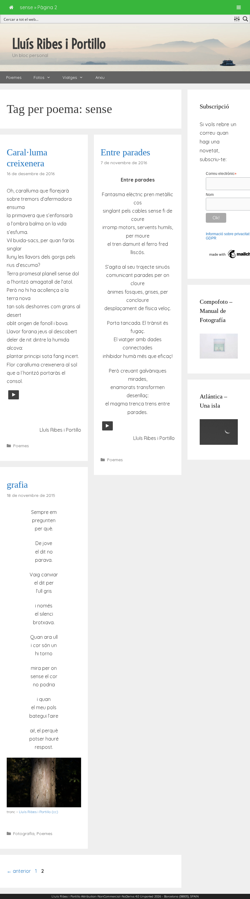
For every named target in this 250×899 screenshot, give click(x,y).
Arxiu (100, 77)
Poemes (13, 77)
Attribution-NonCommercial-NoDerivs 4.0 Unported (117, 896)
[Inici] (11, 7)
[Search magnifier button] (245, 19)
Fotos (39, 77)
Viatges (69, 77)
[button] (50, 77)
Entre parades (125, 152)
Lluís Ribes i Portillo (59, 43)
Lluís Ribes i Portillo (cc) (38, 811)
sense (26, 7)
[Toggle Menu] (238, 7)
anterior (19, 871)
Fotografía (23, 833)
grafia (17, 485)
